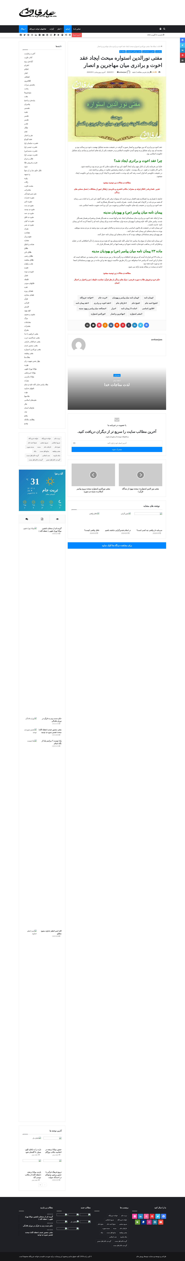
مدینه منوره (30, 447)
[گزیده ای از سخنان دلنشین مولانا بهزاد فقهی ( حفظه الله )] (30, 621)
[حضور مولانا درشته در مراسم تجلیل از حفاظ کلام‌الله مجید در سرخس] (62, 1223)
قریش (26, 307)
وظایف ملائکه (29, 420)
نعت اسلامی (46, 455)
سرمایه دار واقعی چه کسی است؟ (149, 530)
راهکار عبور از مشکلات (98, 189)
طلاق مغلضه (29, 260)
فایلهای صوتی (29, 283)
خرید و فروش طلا (31, 163)
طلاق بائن (27, 252)
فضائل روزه (28, 291)
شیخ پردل (27, 237)
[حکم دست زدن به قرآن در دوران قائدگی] (30, 722)
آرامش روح (28, 61)
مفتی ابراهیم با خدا (31, 334)
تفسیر (26, 116)
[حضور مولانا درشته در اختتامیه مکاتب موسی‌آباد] (73, 1216)
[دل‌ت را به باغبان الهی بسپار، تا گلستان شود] (32, 1142)
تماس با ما (77, 29)
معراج (26, 330)
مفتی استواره (135, 314)
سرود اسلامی (56, 443)
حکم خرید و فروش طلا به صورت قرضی (144, 280)
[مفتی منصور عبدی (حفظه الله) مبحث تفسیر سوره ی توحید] (30, 733)
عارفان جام (121, 303)
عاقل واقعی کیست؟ (91, 530)
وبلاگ (22, 29)
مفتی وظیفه (28, 353)
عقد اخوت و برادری (102, 303)
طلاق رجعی (28, 256)
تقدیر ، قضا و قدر (153, 189)
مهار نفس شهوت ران (32, 361)
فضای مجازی (29, 295)
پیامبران (158, 51)
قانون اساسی (147, 308)
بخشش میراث (29, 85)
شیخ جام (135, 303)
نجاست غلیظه (97, 280)
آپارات (52, 29)
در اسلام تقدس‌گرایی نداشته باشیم (118, 530)
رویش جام (139, 1256)
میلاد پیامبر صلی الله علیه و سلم (36, 384)
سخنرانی (117, 375)
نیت (25, 412)
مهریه (26, 365)
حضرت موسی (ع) (31, 155)
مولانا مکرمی (29, 377)
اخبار (59, 29)
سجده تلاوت (28, 186)
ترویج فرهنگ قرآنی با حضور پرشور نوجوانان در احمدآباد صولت (53, 1174)
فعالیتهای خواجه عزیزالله (37, 29)
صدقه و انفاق (29, 244)
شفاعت (27, 233)
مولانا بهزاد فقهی (30, 369)
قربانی (26, 303)
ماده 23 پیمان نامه (128, 308)
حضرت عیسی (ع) (30, 147)
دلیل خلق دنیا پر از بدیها (33, 170)
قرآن (26, 299)
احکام (26, 69)
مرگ (26, 318)
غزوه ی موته (29, 272)
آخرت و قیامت (29, 54)
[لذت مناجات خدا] (62, 1216)
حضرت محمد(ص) (148, 51)
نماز (25, 404)
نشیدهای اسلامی (30, 400)
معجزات (27, 326)
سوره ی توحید (29, 209)
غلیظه (26, 279)
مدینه (39, 447)
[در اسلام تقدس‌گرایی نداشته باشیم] (117, 520)
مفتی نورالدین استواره (134, 51)
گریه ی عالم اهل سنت (36, 460)
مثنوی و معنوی (29, 314)
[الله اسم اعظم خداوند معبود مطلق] (30, 1024)
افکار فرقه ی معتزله (137, 189)
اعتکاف (27, 77)
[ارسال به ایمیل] (118, 72)
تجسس (27, 108)
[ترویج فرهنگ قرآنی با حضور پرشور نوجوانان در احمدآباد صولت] (52, 1164)
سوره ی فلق (29, 217)
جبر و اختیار (28, 135)
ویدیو (26, 423)
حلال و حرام (28, 159)
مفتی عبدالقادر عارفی (32, 342)
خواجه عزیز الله (33, 438)
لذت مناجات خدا (117, 385)
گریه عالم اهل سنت (32, 455)
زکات (26, 182)
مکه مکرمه (56, 455)
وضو (26, 416)
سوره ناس (28, 202)
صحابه (26, 240)
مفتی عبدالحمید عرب (32, 338)
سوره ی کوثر (29, 221)
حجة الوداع (28, 139)
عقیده (26, 268)
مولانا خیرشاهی (30, 373)
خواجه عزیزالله (86, 298)
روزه (26, 178)
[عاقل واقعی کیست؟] (85, 520)
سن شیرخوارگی (30, 194)
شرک (26, 229)
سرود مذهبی (44, 443)
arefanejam (122, 72)
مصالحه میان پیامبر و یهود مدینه (92, 308)
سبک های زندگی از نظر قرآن (116, 280)
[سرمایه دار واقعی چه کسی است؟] (148, 520)
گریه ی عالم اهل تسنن (53, 460)
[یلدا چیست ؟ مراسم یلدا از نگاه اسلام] (30, 834)
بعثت (26, 96)
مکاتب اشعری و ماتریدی (118, 189)
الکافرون (27, 81)
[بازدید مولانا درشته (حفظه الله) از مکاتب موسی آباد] (32, 1164)
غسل (26, 275)
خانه (159, 46)
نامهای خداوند (29, 388)
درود (26, 166)
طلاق (26, 248)
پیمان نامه (148, 298)
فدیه (26, 287)
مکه (35, 451)
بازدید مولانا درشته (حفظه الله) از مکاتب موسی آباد (33, 1174)
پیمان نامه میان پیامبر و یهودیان (125, 298)
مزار (113, 308)
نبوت (26, 392)
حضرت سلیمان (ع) (31, 143)
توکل (26, 128)
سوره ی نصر (29, 225)
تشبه (26, 112)
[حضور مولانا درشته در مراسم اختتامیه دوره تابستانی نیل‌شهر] (85, 1216)
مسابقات (27, 322)
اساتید (68, 29)
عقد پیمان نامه (82, 303)
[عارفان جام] (38, 12)
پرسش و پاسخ (29, 100)
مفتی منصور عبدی (31, 346)
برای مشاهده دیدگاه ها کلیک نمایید (117, 545)
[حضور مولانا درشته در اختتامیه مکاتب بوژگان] (52, 1142)
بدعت (26, 89)
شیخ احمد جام (151, 303)
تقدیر (26, 124)
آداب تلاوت (28, 58)
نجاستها (27, 396)
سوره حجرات (29, 198)
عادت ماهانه (28, 264)
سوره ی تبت (29, 205)
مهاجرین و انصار (117, 314)
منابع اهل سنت (44, 451)
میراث (26, 381)
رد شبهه (27, 174)
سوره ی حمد (29, 213)
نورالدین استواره (97, 314)
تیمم (25, 131)
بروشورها (27, 93)
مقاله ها (153, 46)
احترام (26, 65)
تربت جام (102, 298)
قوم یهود (27, 311)
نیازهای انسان (29, 408)
